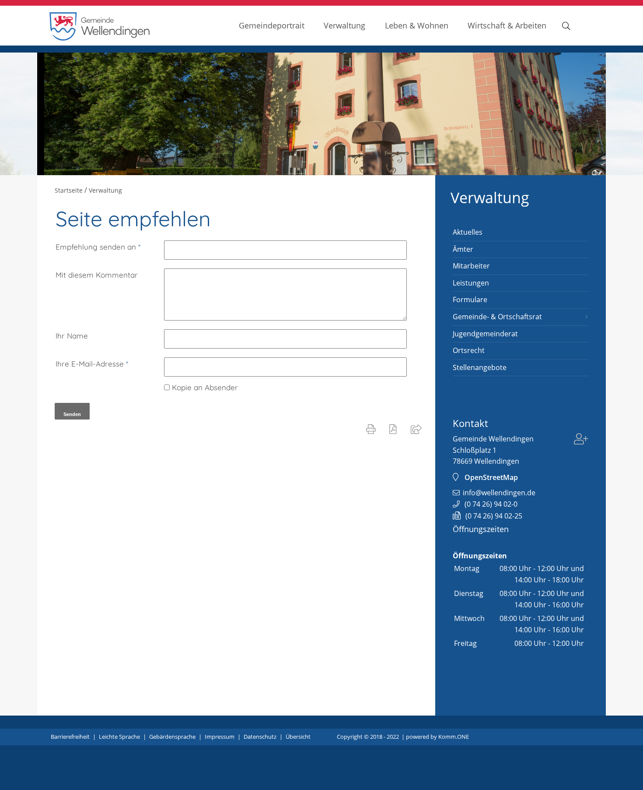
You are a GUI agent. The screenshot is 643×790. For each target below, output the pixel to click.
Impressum (219, 737)
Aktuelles (467, 232)
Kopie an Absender (205, 387)
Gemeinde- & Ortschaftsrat (497, 316)
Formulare (470, 299)
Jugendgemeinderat (485, 334)
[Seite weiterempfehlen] (418, 428)
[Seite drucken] (372, 428)
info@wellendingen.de (499, 492)
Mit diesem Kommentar (97, 274)
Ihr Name (72, 335)
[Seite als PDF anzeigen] (394, 428)
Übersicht (298, 737)
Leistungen (471, 283)
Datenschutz (260, 737)
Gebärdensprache (172, 737)
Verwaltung (344, 25)
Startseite (69, 190)
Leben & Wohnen (416, 25)
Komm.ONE (453, 737)
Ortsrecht (469, 350)
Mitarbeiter (471, 266)
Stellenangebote (480, 367)
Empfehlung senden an (98, 246)
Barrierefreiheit (70, 737)
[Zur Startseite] (99, 38)
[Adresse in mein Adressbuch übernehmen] (581, 440)
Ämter (463, 249)
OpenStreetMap (491, 477)
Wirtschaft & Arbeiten (507, 25)
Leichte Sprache (119, 737)
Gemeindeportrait (271, 25)
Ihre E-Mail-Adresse (92, 363)
